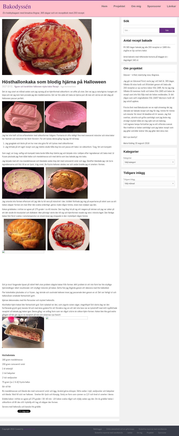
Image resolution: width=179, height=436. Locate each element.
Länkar (171, 6)
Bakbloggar (97, 429)
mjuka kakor (47, 86)
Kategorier (127, 158)
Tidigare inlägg (129, 179)
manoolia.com (29, 429)
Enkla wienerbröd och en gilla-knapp (120, 429)
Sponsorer (154, 6)
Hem (104, 6)
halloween (37, 86)
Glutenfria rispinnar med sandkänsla (153, 429)
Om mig (136, 6)
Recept (56, 86)
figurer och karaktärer (23, 86)
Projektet (119, 6)
